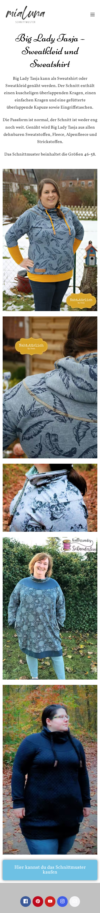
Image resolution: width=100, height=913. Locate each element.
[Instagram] (62, 901)
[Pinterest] (38, 901)
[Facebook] (25, 901)
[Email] (74, 901)
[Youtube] (50, 901)
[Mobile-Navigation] (92, 14)
